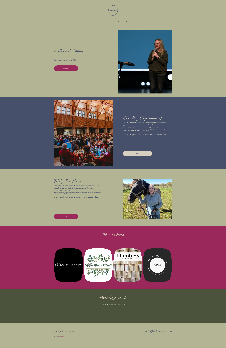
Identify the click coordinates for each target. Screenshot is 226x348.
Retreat (112, 21)
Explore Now (66, 68)
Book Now (137, 153)
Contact (127, 21)
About (105, 21)
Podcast (119, 21)
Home (98, 21)
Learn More (66, 216)
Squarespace (61, 336)
